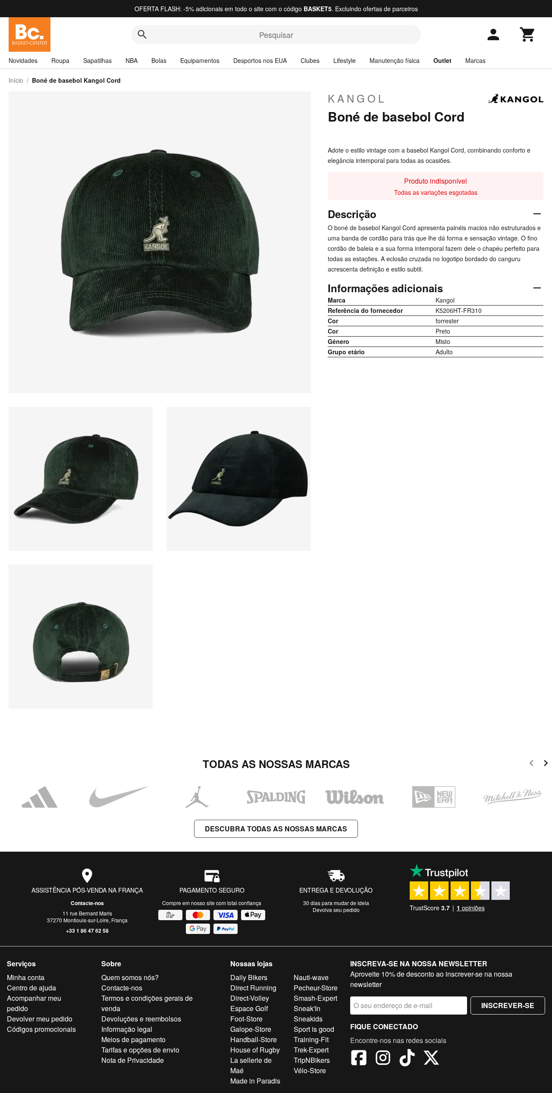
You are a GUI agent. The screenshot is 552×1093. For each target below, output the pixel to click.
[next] (545, 764)
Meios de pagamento (133, 1039)
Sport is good (314, 1029)
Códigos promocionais (41, 1029)
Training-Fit (311, 1039)
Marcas (475, 60)
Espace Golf (249, 1008)
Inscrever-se (507, 1005)
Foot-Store (246, 1019)
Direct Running (253, 988)
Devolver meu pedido (39, 1019)
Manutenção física (395, 60)
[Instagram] (383, 1059)
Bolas (158, 60)
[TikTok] (407, 1059)
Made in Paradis (255, 1081)
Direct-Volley (249, 998)
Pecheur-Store (316, 988)
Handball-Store (253, 1039)
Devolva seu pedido (336, 909)
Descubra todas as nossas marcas (276, 829)
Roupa (60, 60)
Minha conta (25, 977)
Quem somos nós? (130, 977)
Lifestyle (344, 60)
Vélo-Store (310, 1070)
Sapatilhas (97, 60)
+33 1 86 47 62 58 (87, 930)
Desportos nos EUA (260, 60)
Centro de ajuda (31, 988)
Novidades (23, 60)
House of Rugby (255, 1050)
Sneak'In (307, 1008)
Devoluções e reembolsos (141, 1019)
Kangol (357, 98)
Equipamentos (200, 60)
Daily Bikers (248, 977)
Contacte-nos (87, 902)
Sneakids (308, 1019)
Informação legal (126, 1029)
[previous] (531, 764)
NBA (131, 60)
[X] (431, 1059)
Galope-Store (250, 1029)
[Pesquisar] (142, 34)
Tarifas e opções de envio (140, 1050)
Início (16, 80)
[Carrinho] (527, 34)
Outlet (442, 60)
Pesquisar (276, 34)
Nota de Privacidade (132, 1060)
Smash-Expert (315, 998)
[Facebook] (358, 1059)
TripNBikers (312, 1060)
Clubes (310, 60)
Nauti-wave (311, 977)
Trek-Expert (311, 1050)
